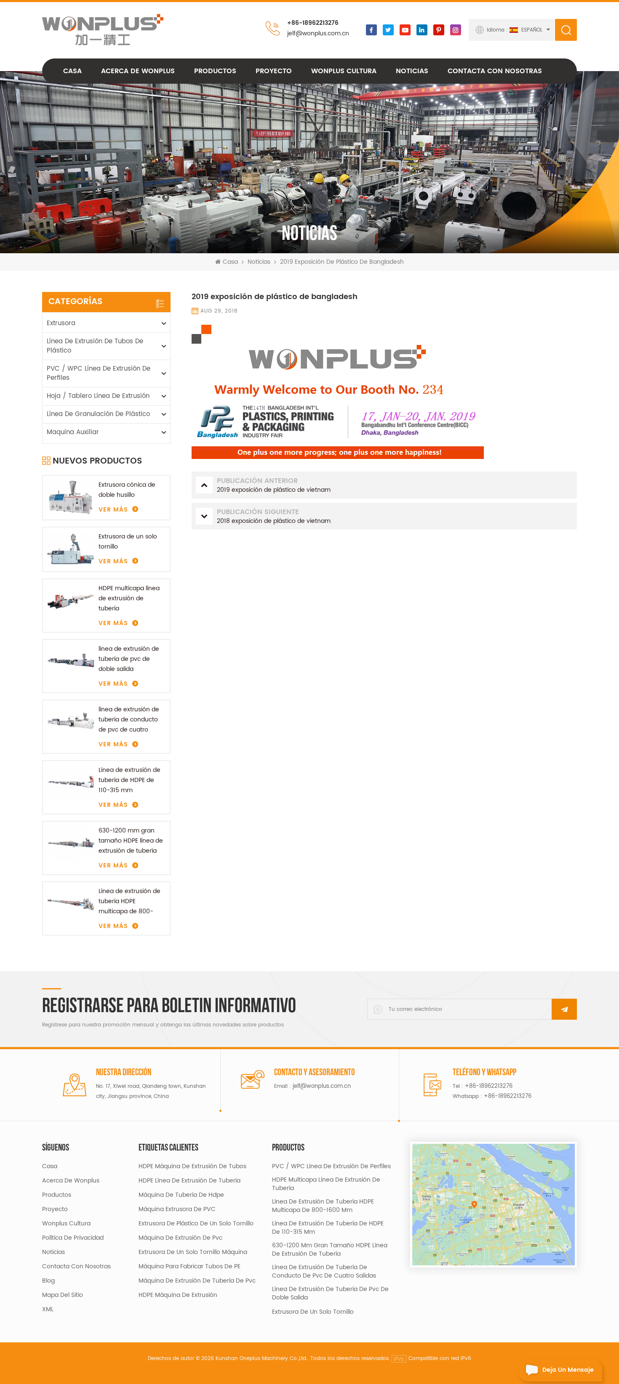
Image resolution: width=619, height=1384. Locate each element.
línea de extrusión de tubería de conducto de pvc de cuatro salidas (129, 720)
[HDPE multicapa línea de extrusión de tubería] (70, 601)
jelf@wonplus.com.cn (318, 33)
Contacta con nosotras (495, 71)
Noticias (412, 71)
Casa (72, 71)
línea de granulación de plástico (98, 414)
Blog (48, 1281)
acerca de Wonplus (138, 71)
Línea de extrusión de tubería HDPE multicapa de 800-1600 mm (129, 901)
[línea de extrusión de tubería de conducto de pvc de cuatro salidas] (70, 722)
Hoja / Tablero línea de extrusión (98, 396)
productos (56, 1195)
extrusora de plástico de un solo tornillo (196, 1224)
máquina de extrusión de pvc (180, 1238)
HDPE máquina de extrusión (178, 1295)
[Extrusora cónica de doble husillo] (70, 497)
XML (47, 1309)
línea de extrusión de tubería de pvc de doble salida (129, 659)
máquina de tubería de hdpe (181, 1195)
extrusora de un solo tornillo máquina (193, 1252)
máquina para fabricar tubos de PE (189, 1266)
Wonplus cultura (343, 71)
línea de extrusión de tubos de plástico (95, 346)
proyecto (274, 71)
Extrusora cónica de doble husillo (127, 490)
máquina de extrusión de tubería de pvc (197, 1281)
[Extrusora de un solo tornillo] (70, 549)
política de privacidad (73, 1238)
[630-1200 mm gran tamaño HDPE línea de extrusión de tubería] (70, 843)
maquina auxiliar (73, 432)
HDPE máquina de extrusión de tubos (192, 1166)
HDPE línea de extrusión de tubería (189, 1181)
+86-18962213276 (313, 23)
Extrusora (61, 323)
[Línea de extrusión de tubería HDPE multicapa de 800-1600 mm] (70, 904)
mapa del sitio (62, 1295)
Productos (215, 71)
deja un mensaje (568, 1370)
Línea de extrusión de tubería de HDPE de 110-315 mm (129, 780)
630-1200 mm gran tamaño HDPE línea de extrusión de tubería (131, 841)
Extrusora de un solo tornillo (128, 541)
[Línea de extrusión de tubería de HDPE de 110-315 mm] (70, 783)
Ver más (113, 510)
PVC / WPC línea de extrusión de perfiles (98, 373)
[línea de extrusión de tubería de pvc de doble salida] (70, 661)
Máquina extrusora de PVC (177, 1209)
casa (49, 1166)
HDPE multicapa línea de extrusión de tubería (129, 598)
